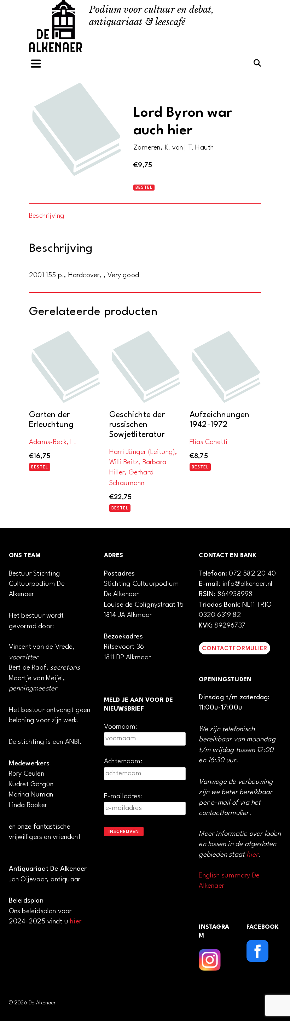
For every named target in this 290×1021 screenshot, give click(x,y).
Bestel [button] (39, 467)
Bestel (143, 188)
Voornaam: (121, 726)
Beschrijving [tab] (46, 216)
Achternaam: (123, 761)
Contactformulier (234, 649)
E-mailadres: (123, 796)
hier (75, 921)
